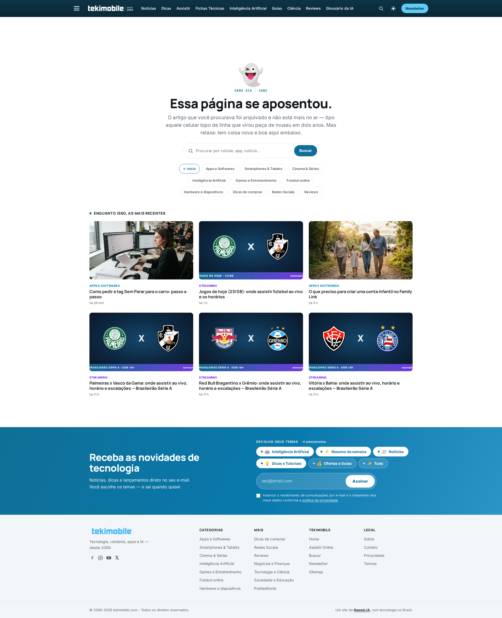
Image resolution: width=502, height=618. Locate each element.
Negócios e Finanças (272, 563)
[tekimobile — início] (110, 8)
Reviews (313, 8)
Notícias (148, 8)
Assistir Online (321, 547)
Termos (370, 563)
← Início (189, 169)
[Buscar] (381, 8)
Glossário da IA (339, 8)
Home (314, 539)
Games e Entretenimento (256, 180)
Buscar (305, 150)
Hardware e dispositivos (203, 192)
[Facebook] (92, 557)
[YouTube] (108, 557)
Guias (277, 8)
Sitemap (316, 572)
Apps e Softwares (220, 169)
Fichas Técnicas (210, 8)
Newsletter (415, 8)
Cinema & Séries (305, 169)
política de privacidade (320, 500)
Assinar (360, 481)
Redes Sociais (283, 192)
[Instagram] (100, 557)
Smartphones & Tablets (263, 169)
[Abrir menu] (77, 8)
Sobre (369, 539)
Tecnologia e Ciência (271, 572)
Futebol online (298, 180)
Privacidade (374, 555)
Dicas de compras (247, 192)
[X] (117, 557)
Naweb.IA (362, 610)
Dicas (166, 8)
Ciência (294, 8)
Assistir (183, 8)
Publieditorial (265, 588)
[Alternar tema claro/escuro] (393, 8)
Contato (371, 547)
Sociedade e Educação (274, 580)
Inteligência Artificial (248, 8)
